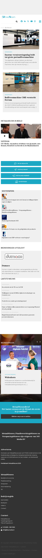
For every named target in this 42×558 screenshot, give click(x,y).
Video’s (3, 505)
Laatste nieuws (8, 279)
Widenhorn (10, 377)
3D (2, 489)
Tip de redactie (22, 163)
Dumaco (6, 265)
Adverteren (23, 181)
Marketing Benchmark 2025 (10, 221)
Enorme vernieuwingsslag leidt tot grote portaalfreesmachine (20, 56)
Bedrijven (4, 503)
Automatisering (7, 304)
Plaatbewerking (6, 481)
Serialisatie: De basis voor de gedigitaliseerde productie (19, 229)
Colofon (23, 547)
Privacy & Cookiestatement (11, 550)
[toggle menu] (39, 21)
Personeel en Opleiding (10, 312)
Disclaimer (26, 550)
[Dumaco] (14, 263)
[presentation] (36, 342)
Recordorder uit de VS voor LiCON (12, 287)
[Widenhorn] (9, 365)
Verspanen (8, 52)
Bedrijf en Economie (7, 478)
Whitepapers (8, 191)
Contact (3, 508)
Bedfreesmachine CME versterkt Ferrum (20, 98)
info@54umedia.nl (8, 530)
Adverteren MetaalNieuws (10, 547)
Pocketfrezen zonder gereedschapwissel (14, 301)
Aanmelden (4, 500)
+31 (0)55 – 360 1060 (9, 527)
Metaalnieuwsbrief (22, 175)
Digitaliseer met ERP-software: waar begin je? (16, 237)
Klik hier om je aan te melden (21, 416)
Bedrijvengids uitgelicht (13, 248)
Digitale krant (23, 169)
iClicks (35, 543)
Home (3, 27)
